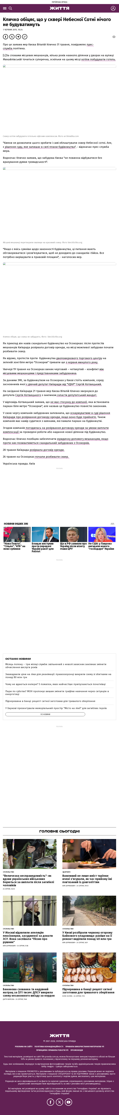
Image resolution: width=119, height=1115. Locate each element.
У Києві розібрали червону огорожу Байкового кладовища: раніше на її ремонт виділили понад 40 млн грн (87, 936)
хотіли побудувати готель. (98, 59)
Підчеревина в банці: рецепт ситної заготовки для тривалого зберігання (50, 701)
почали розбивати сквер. (51, 456)
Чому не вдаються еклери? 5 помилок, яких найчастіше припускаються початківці (55, 684)
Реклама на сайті (23, 1046)
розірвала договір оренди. (47, 450)
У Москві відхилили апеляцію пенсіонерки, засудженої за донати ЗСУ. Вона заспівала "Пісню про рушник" (28, 937)
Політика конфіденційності (49, 1046)
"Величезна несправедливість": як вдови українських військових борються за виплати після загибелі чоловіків (28, 880)
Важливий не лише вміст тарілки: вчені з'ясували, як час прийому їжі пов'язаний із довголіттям (87, 879)
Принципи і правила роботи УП (52, 1050)
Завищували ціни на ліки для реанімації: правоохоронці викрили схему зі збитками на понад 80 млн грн (58, 676)
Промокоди (77, 1050)
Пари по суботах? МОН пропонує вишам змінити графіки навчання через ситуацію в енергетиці (57, 693)
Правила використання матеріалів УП (84, 1046)
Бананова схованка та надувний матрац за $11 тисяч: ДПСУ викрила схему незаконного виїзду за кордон (29, 992)
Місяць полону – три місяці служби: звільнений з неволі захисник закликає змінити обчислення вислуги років (55, 666)
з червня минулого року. (82, 362)
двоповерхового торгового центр (78, 358)
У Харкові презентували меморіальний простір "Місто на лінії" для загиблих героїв (56, 708)
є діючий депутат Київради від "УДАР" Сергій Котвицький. (63, 384)
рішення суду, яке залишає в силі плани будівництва (39, 146)
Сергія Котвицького (28, 395)
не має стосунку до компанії (68, 402)
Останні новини (18, 658)
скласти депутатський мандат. (76, 395)
